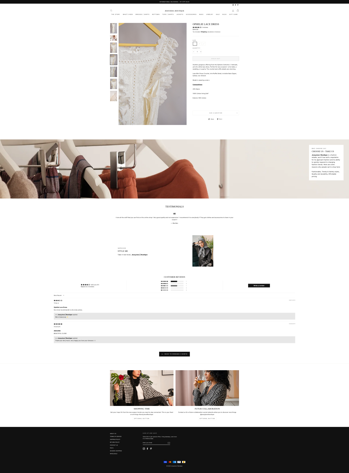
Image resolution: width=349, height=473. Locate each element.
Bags (201, 14)
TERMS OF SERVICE (116, 436)
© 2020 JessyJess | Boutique (174, 466)
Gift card (233, 14)
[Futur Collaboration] (207, 388)
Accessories (191, 14)
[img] (58, 300)
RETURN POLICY (115, 442)
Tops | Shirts (168, 14)
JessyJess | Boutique (174, 11)
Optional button (141, 418)
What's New (128, 14)
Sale (218, 14)
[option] (174, 2)
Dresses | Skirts (143, 14)
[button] (197, 27)
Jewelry (209, 14)
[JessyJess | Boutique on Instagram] (144, 449)
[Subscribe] (169, 443)
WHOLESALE (113, 453)
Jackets (179, 14)
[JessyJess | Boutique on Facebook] (147, 449)
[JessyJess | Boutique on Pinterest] (151, 449)
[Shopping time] (142, 388)
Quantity (196, 48)
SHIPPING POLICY (115, 439)
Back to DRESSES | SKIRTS (175, 354)
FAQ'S (111, 448)
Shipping (204, 32)
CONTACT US (114, 445)
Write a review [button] (259, 285)
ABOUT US (113, 433)
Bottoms (156, 14)
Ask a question (215, 113)
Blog (224, 14)
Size (194, 40)
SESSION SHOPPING (116, 451)
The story (115, 14)
